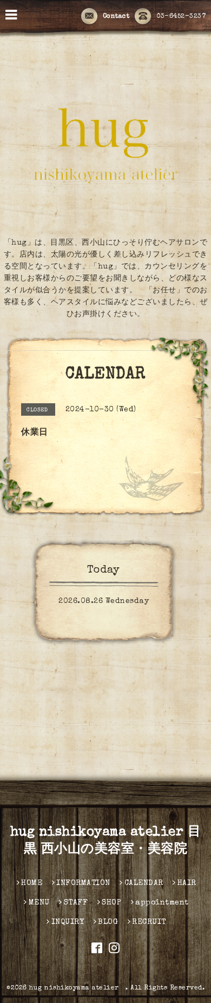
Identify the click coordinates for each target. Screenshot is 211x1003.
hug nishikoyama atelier (77, 988)
